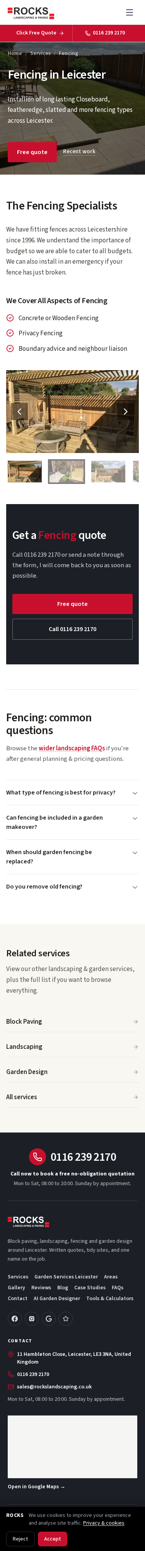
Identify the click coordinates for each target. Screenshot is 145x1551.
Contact (17, 1298)
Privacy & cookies (104, 1523)
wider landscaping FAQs (72, 748)
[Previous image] (19, 411)
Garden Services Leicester (66, 1277)
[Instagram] (32, 1319)
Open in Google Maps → (36, 1487)
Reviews (41, 1288)
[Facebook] (15, 1319)
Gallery (16, 1288)
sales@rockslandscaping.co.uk (54, 1387)
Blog (62, 1288)
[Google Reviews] (49, 1319)
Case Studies (90, 1288)
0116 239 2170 (109, 33)
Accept (52, 1539)
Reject (20, 1539)
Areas (111, 1277)
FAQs (117, 1288)
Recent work (79, 152)
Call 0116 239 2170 (72, 629)
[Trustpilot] (66, 1319)
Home (15, 53)
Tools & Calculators (109, 1298)
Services (40, 53)
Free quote (32, 152)
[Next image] (125, 411)
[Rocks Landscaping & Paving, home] (31, 12)
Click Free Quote (36, 33)
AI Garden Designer (57, 1298)
